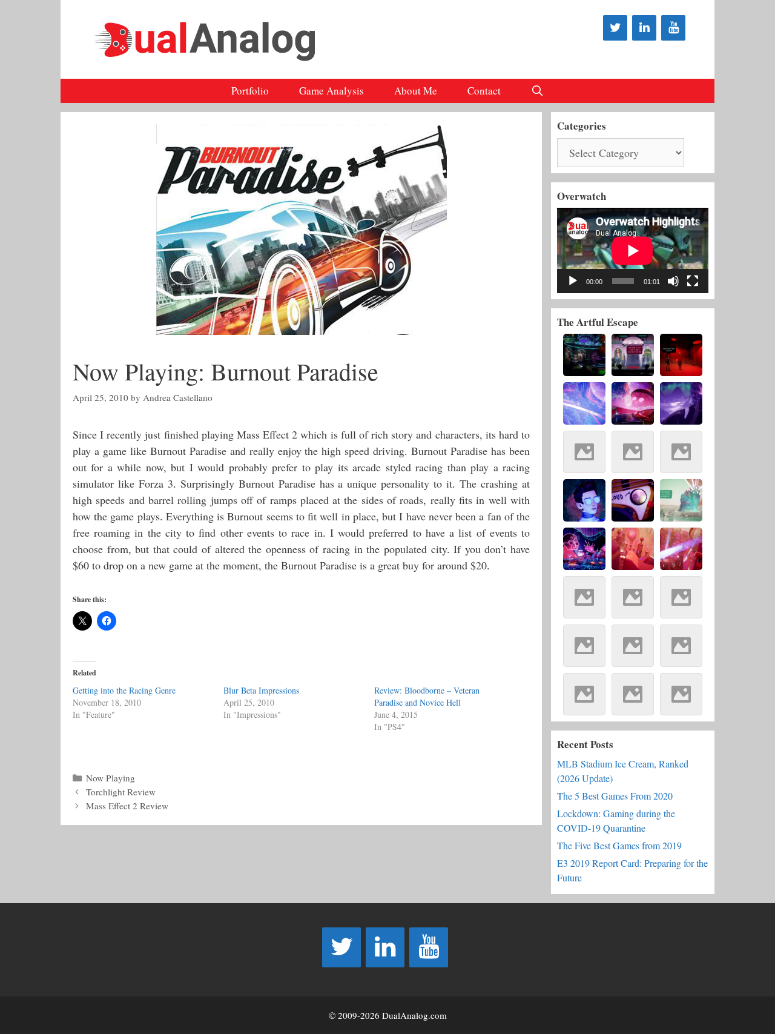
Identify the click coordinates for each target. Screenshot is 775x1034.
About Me (415, 91)
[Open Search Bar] (537, 91)
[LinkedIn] (644, 28)
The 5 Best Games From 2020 (615, 795)
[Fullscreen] (693, 281)
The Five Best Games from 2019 (619, 845)
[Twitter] (615, 28)
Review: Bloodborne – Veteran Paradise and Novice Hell (427, 696)
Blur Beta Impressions (261, 690)
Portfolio (250, 91)
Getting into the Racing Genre (124, 690)
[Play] (573, 281)
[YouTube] (673, 28)
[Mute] (673, 281)
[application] (632, 250)
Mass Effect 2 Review (127, 806)
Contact (484, 91)
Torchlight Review (121, 792)
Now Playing (110, 778)
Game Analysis (331, 91)
